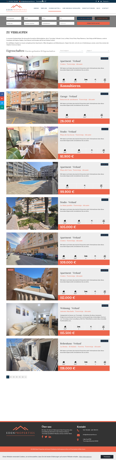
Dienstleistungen (88, 8)
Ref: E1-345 (105, 129)
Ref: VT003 (105, 305)
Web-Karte (82, 449)
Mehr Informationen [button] (85, 456)
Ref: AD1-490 (104, 341)
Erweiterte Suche (93, 23)
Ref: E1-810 (105, 199)
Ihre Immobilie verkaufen (71, 8)
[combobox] (31, 18)
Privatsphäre (74, 449)
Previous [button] (8, 72)
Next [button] (56, 72)
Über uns (44, 8)
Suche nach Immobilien (85, 18)
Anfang (36, 8)
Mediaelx (53, 449)
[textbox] (32, 18)
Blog (98, 8)
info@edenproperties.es (90, 434)
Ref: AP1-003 (104, 58)
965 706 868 (86, 430)
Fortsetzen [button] (107, 456)
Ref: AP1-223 (104, 270)
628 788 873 (94, 430)
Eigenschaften (54, 8)
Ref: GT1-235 (104, 93)
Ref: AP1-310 (104, 164)
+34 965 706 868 (13, 1)
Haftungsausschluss (63, 449)
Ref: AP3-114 (104, 235)
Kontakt (105, 8)
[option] (32, 72)
